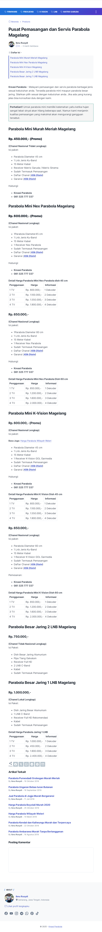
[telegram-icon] (21, 913)
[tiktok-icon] (37, 913)
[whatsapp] (26, 764)
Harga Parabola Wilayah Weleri (35, 440)
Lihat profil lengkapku (18, 906)
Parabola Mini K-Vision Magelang (26, 67)
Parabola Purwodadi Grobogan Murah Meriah (34, 778)
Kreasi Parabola (55, 926)
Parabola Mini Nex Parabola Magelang (28, 62)
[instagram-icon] (16, 913)
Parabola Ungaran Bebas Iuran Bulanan (30, 787)
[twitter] (21, 764)
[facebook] (15, 764)
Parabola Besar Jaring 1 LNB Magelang (29, 76)
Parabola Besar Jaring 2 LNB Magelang (29, 71)
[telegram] (31, 764)
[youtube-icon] (11, 913)
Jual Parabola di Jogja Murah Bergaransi (31, 796)
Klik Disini (36, 175)
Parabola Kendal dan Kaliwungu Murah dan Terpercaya (39, 822)
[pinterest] (37, 764)
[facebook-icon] (6, 913)
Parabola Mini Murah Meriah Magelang (28, 57)
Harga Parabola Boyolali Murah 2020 (29, 804)
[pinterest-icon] (32, 913)
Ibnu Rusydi (22, 896)
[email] (42, 764)
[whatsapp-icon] (26, 913)
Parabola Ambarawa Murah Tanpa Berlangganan (35, 831)
